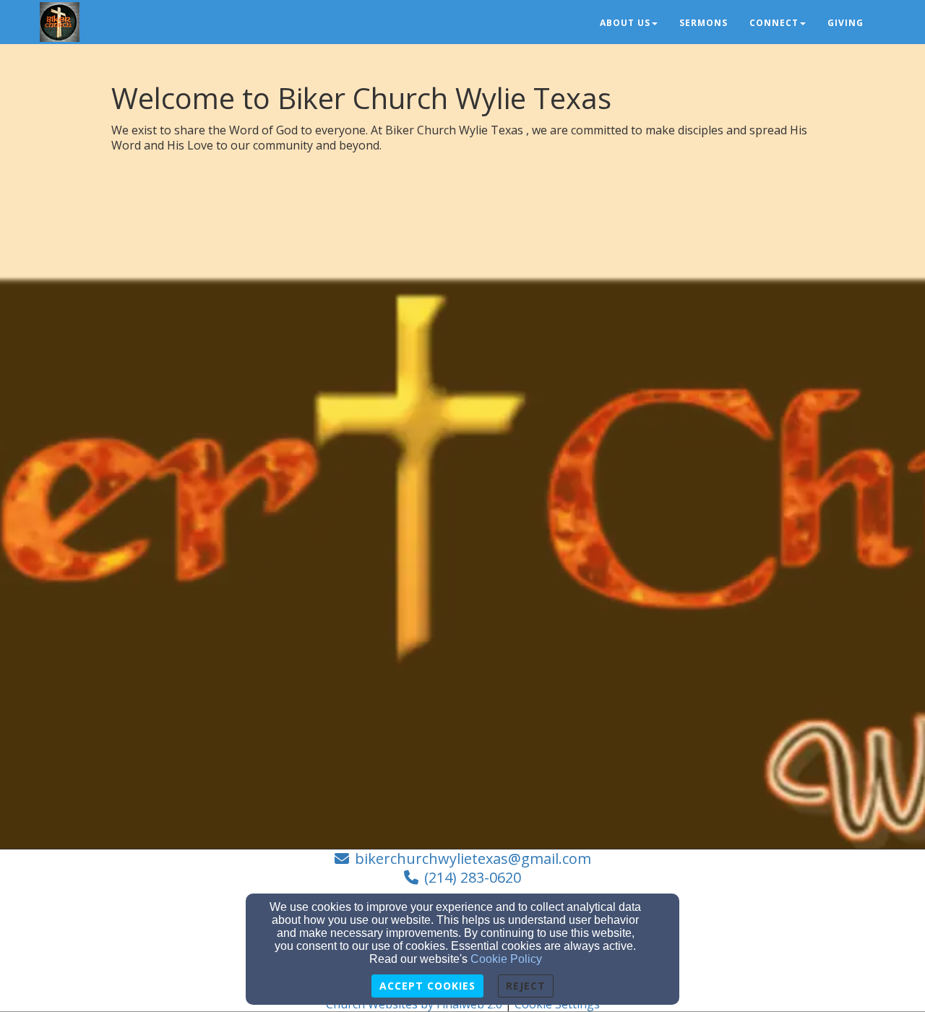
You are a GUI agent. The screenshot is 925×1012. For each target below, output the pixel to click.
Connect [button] (774, 23)
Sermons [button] (703, 23)
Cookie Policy (506, 959)
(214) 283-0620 (472, 877)
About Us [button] (625, 23)
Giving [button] (845, 23)
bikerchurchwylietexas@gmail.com (473, 858)
